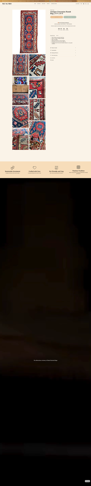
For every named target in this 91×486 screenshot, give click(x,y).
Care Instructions (54, 55)
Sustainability (54, 50)
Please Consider (54, 47)
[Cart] (88, 4)
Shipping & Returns (55, 52)
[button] (35, 4)
